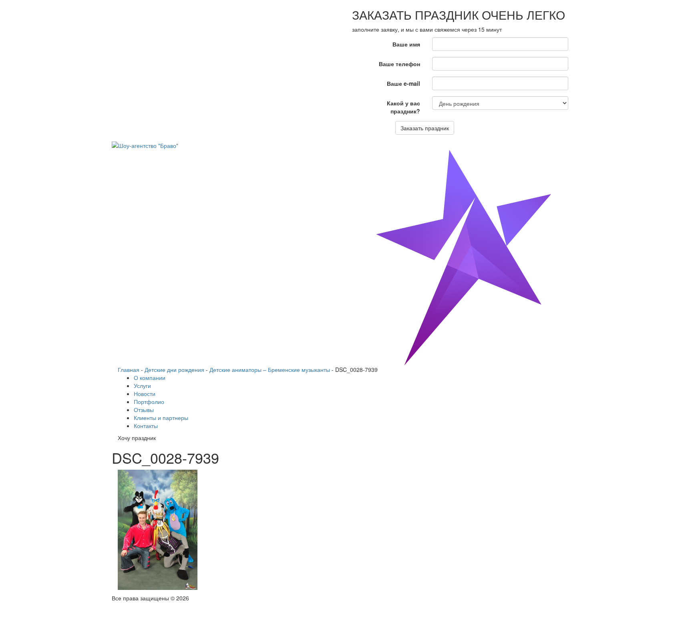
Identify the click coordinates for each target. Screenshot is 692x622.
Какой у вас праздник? (403, 107)
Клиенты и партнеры (161, 418)
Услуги (142, 386)
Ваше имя (406, 44)
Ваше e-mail (403, 83)
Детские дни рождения (174, 370)
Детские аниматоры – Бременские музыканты (269, 370)
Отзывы (144, 410)
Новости (144, 394)
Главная (128, 370)
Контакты (146, 426)
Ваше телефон (399, 64)
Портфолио (149, 402)
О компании (149, 378)
